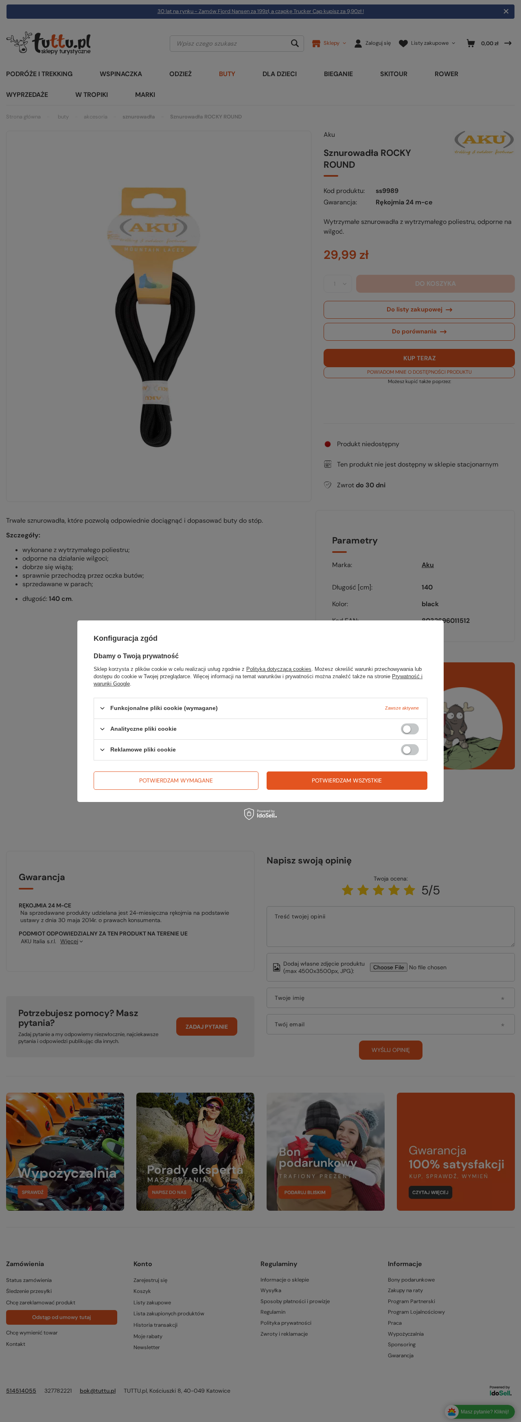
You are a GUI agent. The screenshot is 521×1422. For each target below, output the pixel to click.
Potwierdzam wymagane (176, 780)
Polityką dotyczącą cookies (278, 669)
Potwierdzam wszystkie (347, 780)
